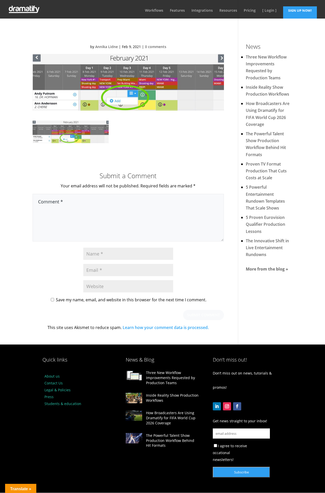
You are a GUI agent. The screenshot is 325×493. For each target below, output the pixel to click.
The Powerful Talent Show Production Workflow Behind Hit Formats (170, 440)
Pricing (250, 11)
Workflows (154, 11)
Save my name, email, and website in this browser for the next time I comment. (131, 300)
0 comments (155, 46)
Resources (228, 11)
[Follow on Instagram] (227, 406)
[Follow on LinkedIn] (217, 406)
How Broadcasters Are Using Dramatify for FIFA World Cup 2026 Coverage (171, 417)
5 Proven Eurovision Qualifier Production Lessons (265, 224)
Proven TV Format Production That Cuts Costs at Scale (266, 171)
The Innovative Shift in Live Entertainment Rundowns (267, 247)
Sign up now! (300, 10)
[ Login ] (269, 11)
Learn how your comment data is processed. (166, 327)
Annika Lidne (106, 46)
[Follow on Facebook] (237, 406)
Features (177, 11)
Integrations (202, 11)
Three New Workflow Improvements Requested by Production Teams (170, 377)
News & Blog (140, 359)
